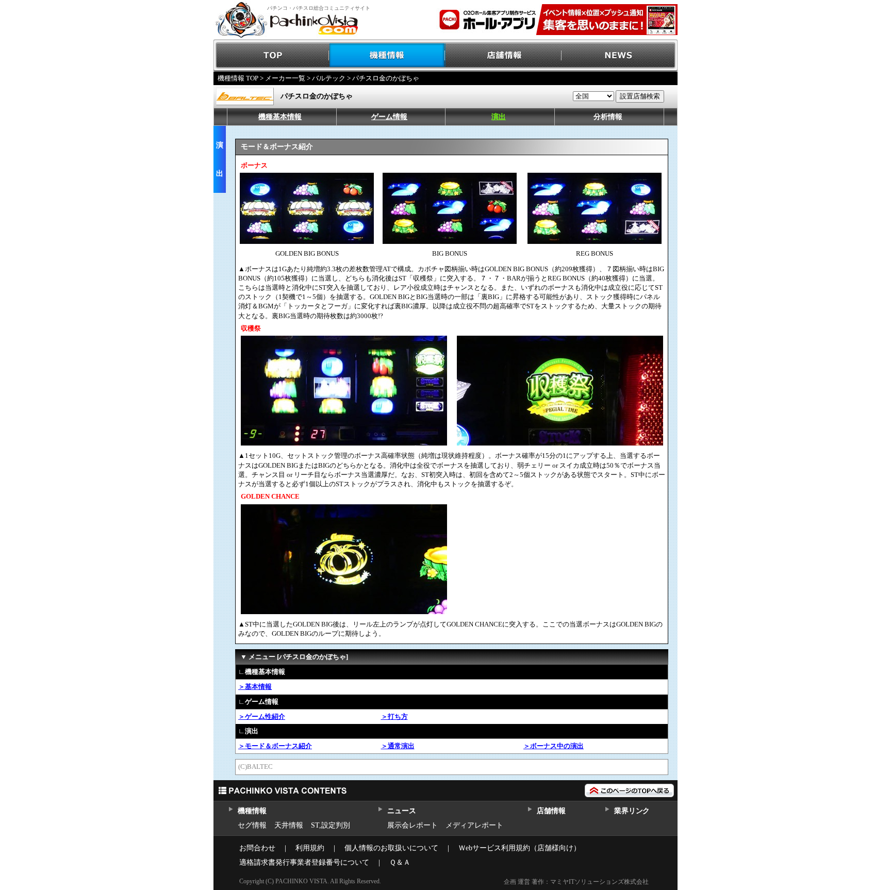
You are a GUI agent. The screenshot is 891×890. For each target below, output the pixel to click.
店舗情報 (504, 55)
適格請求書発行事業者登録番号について (304, 862)
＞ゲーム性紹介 (261, 716)
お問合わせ (257, 848)
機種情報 (387, 55)
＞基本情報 (255, 686)
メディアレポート (474, 825)
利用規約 (309, 848)
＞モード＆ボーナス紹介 (275, 746)
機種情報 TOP (238, 78)
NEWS (620, 55)
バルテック (328, 78)
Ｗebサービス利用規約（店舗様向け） (519, 848)
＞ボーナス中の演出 (553, 746)
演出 (498, 117)
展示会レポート (412, 825)
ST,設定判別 (330, 825)
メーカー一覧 (285, 78)
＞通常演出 (398, 746)
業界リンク (632, 811)
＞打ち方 (394, 716)
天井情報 (288, 825)
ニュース (401, 811)
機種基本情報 (280, 117)
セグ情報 (252, 825)
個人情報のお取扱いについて (391, 848)
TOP (271, 55)
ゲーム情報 (389, 117)
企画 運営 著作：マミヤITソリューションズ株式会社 (576, 881)
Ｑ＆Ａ (399, 862)
